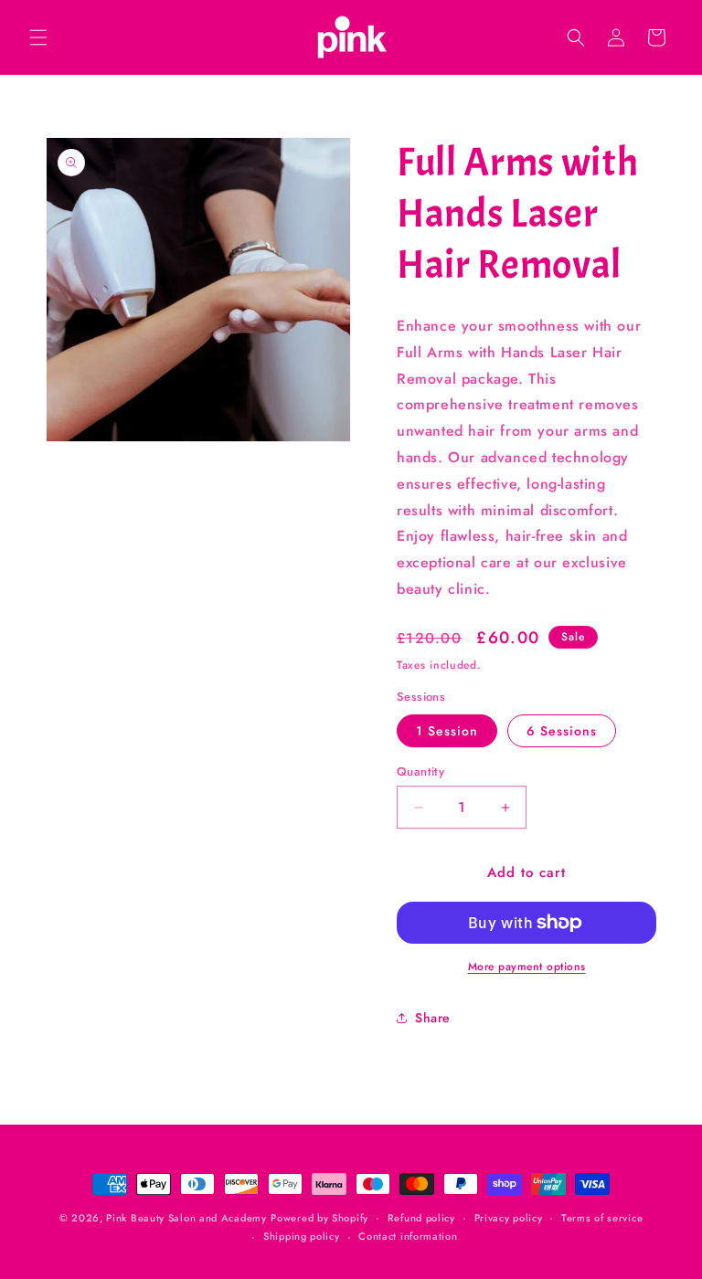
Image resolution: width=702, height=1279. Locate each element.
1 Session (447, 731)
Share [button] (433, 1018)
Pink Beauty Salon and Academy (186, 1217)
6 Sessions (561, 731)
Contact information (407, 1236)
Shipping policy (301, 1236)
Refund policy (421, 1217)
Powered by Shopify (319, 1217)
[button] (38, 37)
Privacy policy (508, 1217)
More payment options (527, 966)
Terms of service (602, 1217)
